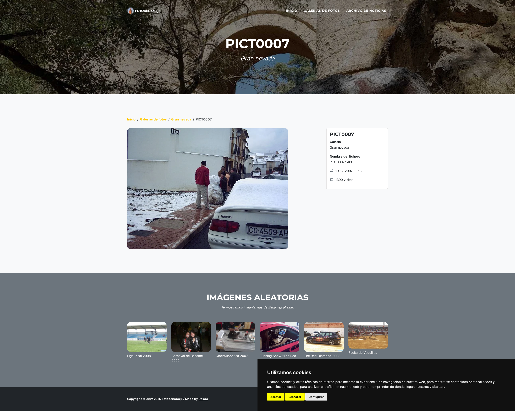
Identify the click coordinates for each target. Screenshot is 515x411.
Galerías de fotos (322, 10)
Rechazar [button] (294, 397)
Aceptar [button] (275, 397)
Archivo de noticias (366, 10)
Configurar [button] (316, 397)
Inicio (291, 10)
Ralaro (203, 399)
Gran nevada (181, 119)
